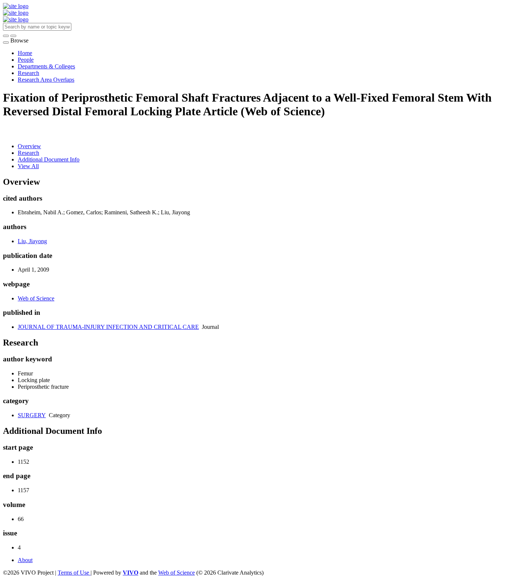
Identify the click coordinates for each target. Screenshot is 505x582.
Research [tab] (28, 153)
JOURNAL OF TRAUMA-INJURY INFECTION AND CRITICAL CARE (108, 327)
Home (25, 53)
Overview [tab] (29, 146)
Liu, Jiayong (32, 241)
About (25, 560)
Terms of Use (74, 572)
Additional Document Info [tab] (48, 159)
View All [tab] (28, 166)
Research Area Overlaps (46, 79)
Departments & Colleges (46, 66)
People (26, 60)
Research (28, 73)
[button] (6, 36)
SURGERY (32, 415)
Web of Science (36, 298)
